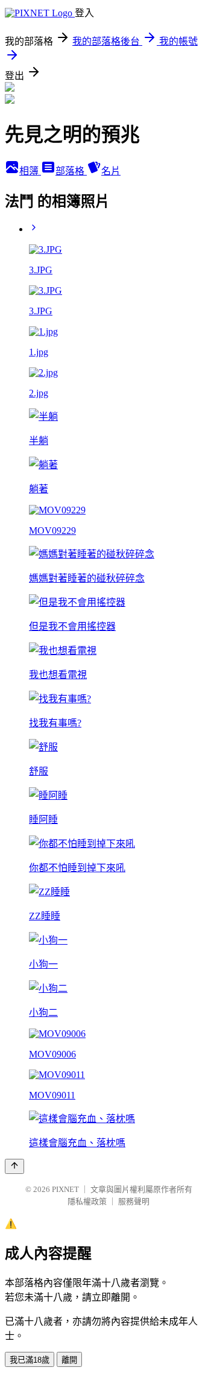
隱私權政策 (87, 1201)
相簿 (30, 171)
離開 (69, 1360)
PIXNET (65, 1189)
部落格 (71, 171)
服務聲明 (133, 1201)
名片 (111, 171)
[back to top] (14, 1166)
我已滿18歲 (29, 1360)
